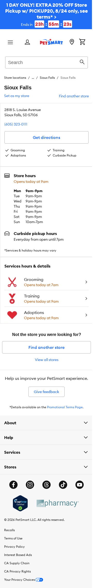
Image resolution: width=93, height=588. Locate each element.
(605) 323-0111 (15, 124)
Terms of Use (13, 542)
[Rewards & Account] (27, 42)
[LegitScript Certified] (18, 507)
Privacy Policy (14, 551)
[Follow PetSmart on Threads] (45, 489)
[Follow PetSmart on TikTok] (61, 489)
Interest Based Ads (18, 559)
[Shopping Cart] (82, 42)
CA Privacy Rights (17, 575)
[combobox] (46, 62)
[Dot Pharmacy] (55, 507)
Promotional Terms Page (65, 407)
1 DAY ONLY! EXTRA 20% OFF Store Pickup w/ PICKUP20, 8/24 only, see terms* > (46, 14)
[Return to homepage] (51, 41)
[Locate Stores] (72, 42)
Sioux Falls (47, 78)
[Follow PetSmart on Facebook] (11, 489)
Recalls (9, 534)
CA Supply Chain (16, 567)
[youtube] (78, 489)
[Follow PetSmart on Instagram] (28, 489)
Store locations (15, 78)
